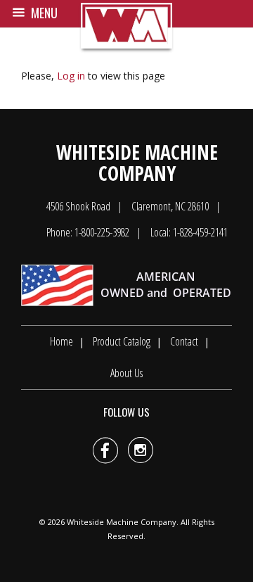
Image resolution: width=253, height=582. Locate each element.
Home (61, 341)
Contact (184, 341)
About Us (126, 373)
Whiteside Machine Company (121, 522)
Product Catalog (121, 341)
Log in (71, 75)
